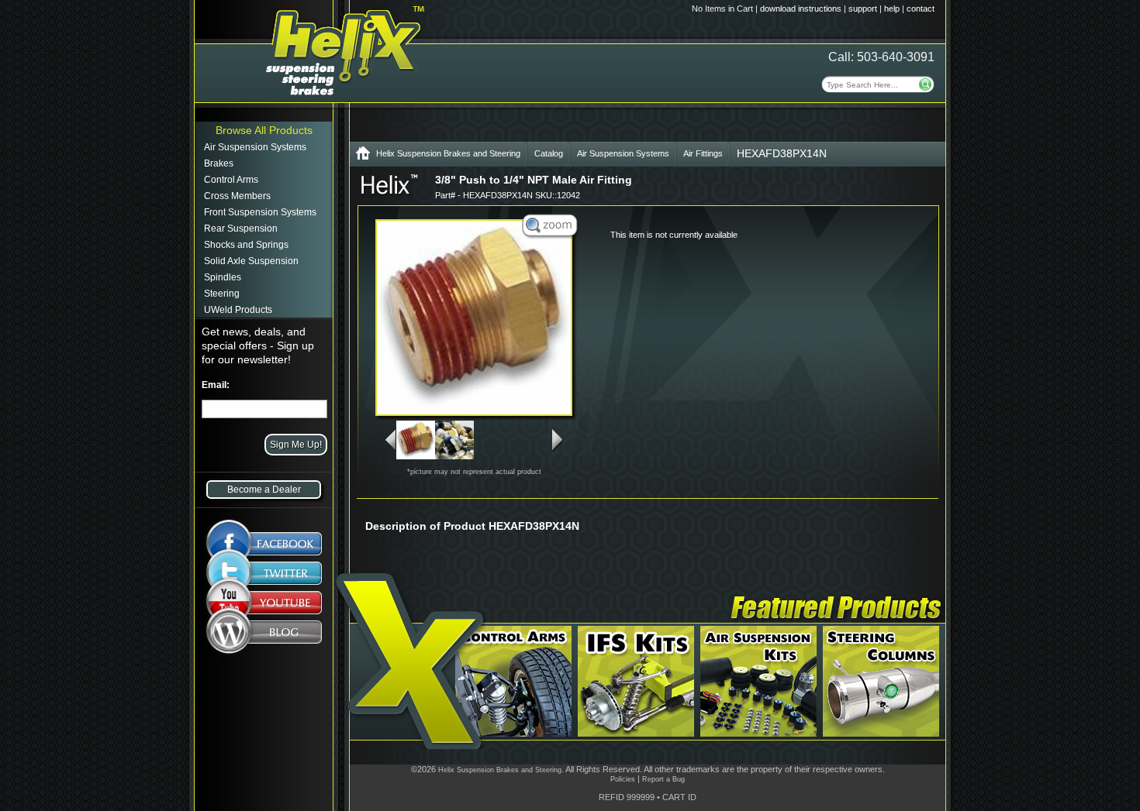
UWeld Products (238, 309)
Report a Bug (663, 779)
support (862, 8)
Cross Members (237, 196)
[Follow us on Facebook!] (264, 535)
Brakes (218, 163)
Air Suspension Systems (255, 147)
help (892, 8)
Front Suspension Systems (260, 212)
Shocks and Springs (246, 244)
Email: (216, 385)
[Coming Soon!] (264, 605)
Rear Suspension (241, 228)
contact (920, 8)
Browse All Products (264, 130)
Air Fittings (703, 153)
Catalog (548, 153)
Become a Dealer (264, 489)
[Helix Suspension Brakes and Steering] (363, 156)
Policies (622, 779)
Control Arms (231, 179)
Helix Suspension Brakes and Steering (448, 153)
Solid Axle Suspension (251, 261)
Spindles (222, 277)
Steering (222, 293)
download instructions (800, 8)
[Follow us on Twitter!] (264, 573)
